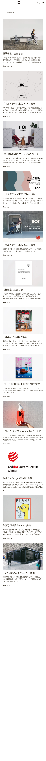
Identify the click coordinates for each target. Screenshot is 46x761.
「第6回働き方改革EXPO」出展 (19, 572)
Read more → (7, 66)
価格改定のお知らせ (13, 289)
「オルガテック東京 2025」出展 (19, 103)
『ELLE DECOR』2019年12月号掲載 (21, 384)
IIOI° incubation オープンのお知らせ (21, 154)
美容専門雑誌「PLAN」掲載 (17, 525)
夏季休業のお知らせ (13, 53)
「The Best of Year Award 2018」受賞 (22, 431)
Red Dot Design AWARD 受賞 (17, 478)
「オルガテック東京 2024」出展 (19, 194)
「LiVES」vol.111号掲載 (15, 337)
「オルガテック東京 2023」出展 (19, 244)
